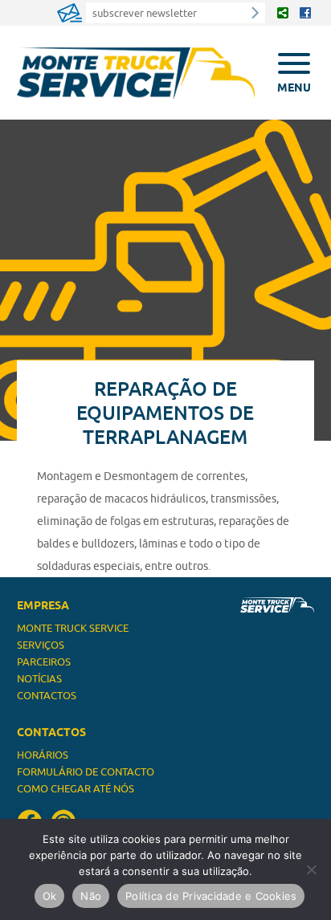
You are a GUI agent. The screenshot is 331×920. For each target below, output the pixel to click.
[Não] (311, 869)
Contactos (46, 695)
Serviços (40, 644)
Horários (42, 754)
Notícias (39, 678)
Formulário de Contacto (85, 771)
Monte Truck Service (73, 627)
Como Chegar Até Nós (75, 788)
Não (90, 895)
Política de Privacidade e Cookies (210, 895)
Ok (50, 895)
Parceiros (44, 661)
